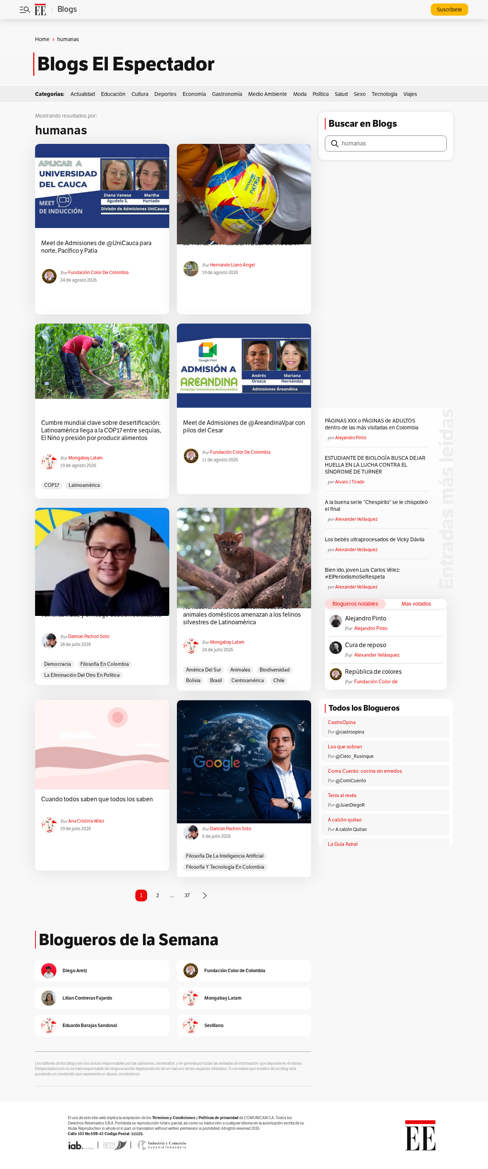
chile (278, 681)
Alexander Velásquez (356, 519)
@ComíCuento (351, 780)
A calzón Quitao (351, 829)
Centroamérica (247, 681)
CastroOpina (342, 722)
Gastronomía (227, 94)
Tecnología (384, 94)
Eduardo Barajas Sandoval (90, 1025)
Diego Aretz (75, 970)
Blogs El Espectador (126, 64)
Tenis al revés (342, 796)
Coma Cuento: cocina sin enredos (365, 771)
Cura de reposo (365, 645)
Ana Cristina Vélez (86, 821)
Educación (113, 94)
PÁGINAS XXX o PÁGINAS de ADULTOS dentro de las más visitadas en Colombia (371, 424)
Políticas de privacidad (218, 1117)
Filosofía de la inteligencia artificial (224, 856)
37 (187, 895)
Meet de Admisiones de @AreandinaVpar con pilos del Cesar (244, 426)
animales (240, 670)
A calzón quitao (345, 820)
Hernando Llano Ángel (232, 265)
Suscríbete (449, 9)
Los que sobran (345, 747)
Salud (341, 94)
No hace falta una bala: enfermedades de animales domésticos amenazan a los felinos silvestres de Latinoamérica (242, 614)
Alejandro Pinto (350, 437)
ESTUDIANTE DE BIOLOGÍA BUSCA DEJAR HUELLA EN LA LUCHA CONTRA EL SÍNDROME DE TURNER (375, 465)
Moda (300, 94)
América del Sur (203, 670)
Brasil (216, 681)
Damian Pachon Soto (88, 636)
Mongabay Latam (85, 458)
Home (42, 39)
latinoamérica (84, 485)
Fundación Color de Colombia (98, 272)
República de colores (373, 672)
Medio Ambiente (267, 94)
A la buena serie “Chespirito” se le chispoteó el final (376, 505)
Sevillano (213, 1025)
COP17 (51, 485)
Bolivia (193, 681)
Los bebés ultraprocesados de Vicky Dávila (376, 539)
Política (321, 94)
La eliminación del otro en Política (82, 675)
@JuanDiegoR (350, 805)
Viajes (410, 94)
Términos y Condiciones (173, 1117)
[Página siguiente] (205, 896)
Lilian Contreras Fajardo (87, 998)
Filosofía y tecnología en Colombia (225, 867)
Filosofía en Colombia (104, 664)
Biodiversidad (275, 670)
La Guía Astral (343, 844)
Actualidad (83, 94)
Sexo (360, 94)
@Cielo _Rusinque (355, 756)
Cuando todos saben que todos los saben (97, 799)
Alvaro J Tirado (349, 482)
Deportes (165, 94)
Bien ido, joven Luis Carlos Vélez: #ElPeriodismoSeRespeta (362, 573)
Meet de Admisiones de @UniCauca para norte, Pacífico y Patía (96, 247)
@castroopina (350, 732)
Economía (194, 94)
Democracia (57, 664)
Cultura (140, 94)
